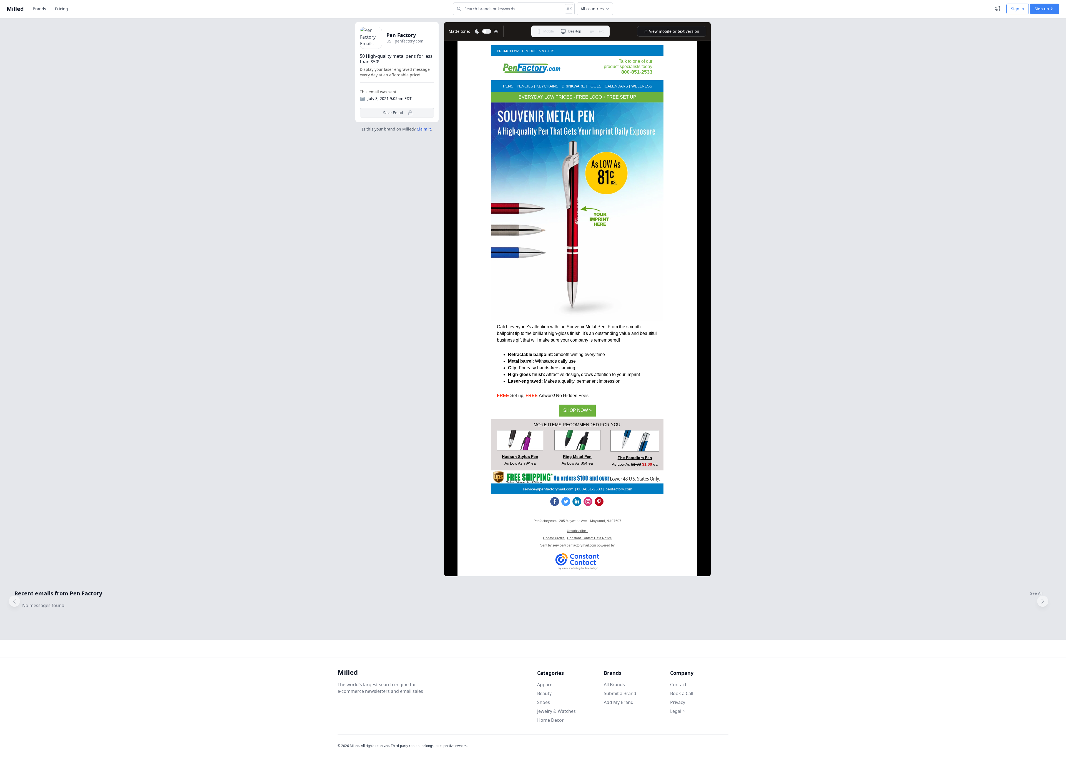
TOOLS (594, 86)
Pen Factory (401, 35)
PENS (508, 86)
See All (1036, 593)
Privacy (677, 702)
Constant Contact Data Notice (589, 538)
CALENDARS (616, 86)
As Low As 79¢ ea (520, 463)
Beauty (544, 693)
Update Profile (554, 538)
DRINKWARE (573, 86)
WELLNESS (641, 86)
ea (655, 464)
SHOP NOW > (577, 410)
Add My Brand (618, 702)
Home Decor (550, 720)
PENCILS (525, 86)
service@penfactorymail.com (548, 489)
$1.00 (647, 464)
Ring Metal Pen (577, 456)
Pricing (61, 8)
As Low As (621, 464)
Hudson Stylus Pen (520, 456)
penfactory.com (618, 489)
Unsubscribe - (577, 531)
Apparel (545, 684)
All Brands (614, 684)
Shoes (543, 702)
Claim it (424, 129)
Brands (39, 8)
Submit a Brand (620, 693)
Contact (678, 684)
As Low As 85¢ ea (577, 463)
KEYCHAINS (547, 86)
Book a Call (681, 693)
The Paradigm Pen (635, 457)
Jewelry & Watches (556, 711)
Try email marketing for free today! (577, 568)
